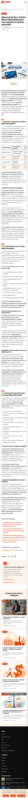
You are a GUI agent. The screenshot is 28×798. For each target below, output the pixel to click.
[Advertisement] (14, 46)
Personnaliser (21, 795)
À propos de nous (5, 737)
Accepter (6, 795)
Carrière (3, 757)
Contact (3, 742)
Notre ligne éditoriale (8, 579)
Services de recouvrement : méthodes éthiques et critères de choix (14, 680)
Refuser (13, 795)
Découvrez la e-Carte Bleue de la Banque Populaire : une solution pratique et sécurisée (12, 524)
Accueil (3, 9)
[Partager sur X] (12, 556)
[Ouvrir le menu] (25, 2)
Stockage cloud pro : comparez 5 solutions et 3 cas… (16, 787)
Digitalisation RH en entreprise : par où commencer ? (15, 779)
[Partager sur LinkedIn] (15, 556)
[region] (14, 157)
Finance (8, 9)
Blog (2, 739)
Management (4, 768)
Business (3, 760)
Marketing (3, 771)
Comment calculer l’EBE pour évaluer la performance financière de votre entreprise (14, 712)
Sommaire (13, 83)
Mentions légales (5, 745)
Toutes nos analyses (8, 582)
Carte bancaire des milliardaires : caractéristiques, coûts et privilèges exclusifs (13, 531)
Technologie (4, 766)
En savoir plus (22, 793)
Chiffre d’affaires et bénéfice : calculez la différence (14, 617)
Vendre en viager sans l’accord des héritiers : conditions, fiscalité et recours (13, 649)
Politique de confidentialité (8, 750)
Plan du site (4, 748)
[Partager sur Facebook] (8, 556)
